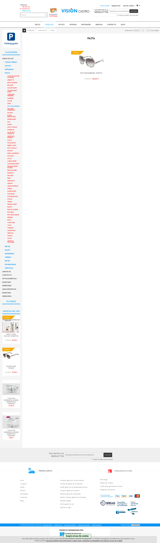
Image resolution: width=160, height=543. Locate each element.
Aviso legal (103, 479)
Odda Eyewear (12, 186)
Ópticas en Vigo (65, 507)
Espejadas (9, 69)
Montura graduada (6, 284)
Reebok (10, 217)
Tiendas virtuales (125, 525)
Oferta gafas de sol (67, 504)
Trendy (8, 257)
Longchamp (12, 161)
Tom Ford (11, 223)
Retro (7, 261)
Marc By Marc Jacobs (12, 167)
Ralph (9, 207)
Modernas (9, 253)
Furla (9, 124)
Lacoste (10, 156)
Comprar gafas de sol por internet (72, 480)
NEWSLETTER (101, 12)
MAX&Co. (10, 173)
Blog (21, 501)
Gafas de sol (8, 58)
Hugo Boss (11, 143)
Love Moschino (13, 164)
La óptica (23, 484)
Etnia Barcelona (11, 116)
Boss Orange (12, 83)
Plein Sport (11, 191)
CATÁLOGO (49, 25)
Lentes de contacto (7, 273)
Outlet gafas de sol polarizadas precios (74, 487)
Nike (9, 178)
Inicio (37, 25)
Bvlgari (10, 85)
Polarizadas (10, 264)
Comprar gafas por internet (69, 490)
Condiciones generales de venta (111, 486)
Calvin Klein (12, 88)
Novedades (24, 494)
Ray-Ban (10, 212)
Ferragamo (11, 119)
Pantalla (9, 268)
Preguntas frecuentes (107, 490)
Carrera (10, 98)
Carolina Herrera (10, 95)
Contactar (23, 497)
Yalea (9, 238)
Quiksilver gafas (65, 501)
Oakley (10, 183)
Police (9, 199)
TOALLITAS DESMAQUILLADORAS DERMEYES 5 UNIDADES (11, 433)
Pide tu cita (26, 11)
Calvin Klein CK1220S (11, 367)
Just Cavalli (12, 148)
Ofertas (22, 490)
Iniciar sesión (104, 6)
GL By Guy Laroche (11, 133)
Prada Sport (12, 204)
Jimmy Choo (11, 145)
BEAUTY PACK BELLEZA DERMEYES (11, 335)
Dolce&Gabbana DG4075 (91, 73)
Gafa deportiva (9, 289)
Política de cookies (106, 483)
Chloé (9, 101)
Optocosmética (9, 278)
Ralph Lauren (12, 209)
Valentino (11, 230)
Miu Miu (10, 175)
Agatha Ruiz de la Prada (13, 76)
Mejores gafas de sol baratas (70, 494)
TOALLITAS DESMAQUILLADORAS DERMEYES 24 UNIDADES (11, 401)
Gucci (9, 140)
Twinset (10, 228)
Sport (7, 250)
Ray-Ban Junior (13, 215)
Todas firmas (11, 62)
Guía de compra (128, 6)
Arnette (10, 80)
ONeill (9, 189)
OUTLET (61, 25)
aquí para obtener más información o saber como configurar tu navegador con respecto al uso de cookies (84, 541)
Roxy (9, 220)
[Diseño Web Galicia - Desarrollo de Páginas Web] (135, 525)
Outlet (8, 66)
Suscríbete (134, 11)
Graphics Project (10, 136)
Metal (7, 246)
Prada (9, 202)
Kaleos (10, 151)
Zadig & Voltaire (10, 241)
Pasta (7, 73)
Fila (8, 122)
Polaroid (10, 194)
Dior (9, 103)
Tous (9, 225)
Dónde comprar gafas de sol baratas (73, 497)
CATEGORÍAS (11, 52)
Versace (10, 233)
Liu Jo (9, 158)
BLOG (123, 25)
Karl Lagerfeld (13, 153)
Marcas (99, 25)
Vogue (9, 236)
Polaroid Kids (12, 196)
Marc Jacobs (12, 170)
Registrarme (116, 6)
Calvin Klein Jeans (12, 91)
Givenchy (10, 130)
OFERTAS (73, 25)
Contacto (111, 25)
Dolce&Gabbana (13, 106)
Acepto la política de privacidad (128, 15)
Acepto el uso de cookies (77, 536)
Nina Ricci (11, 181)
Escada (10, 113)
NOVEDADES (86, 25)
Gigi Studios (12, 127)
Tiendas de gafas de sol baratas (71, 484)
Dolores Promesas (11, 109)
